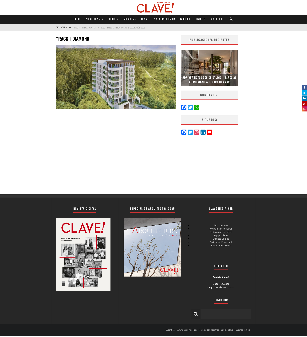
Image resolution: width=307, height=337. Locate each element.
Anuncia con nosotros (221, 228)
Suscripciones (221, 225)
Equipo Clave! (221, 235)
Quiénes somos (243, 330)
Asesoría (129, 19)
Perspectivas (93, 19)
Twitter (200, 19)
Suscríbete (217, 19)
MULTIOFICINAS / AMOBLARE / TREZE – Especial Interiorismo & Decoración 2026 (109, 27)
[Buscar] (231, 19)
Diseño (112, 19)
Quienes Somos (221, 238)
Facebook (185, 19)
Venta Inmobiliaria (164, 19)
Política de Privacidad (221, 242)
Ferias (144, 19)
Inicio (77, 19)
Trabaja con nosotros (221, 232)
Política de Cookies (221, 245)
